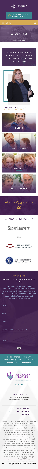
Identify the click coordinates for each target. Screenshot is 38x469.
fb (21, 414)
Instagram (28, 414)
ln (26, 414)
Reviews (10, 363)
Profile (17, 357)
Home (9, 357)
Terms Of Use (17, 463)
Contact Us (26, 363)
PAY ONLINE (19, 385)
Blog (18, 363)
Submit (19, 348)
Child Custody (19, 148)
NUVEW (6, 462)
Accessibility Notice (29, 463)
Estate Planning (19, 189)
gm (23, 414)
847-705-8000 (18, 16)
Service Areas (24, 360)
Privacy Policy (7, 463)
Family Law (19, 168)
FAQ (33, 360)
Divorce (19, 128)
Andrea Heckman (15, 107)
